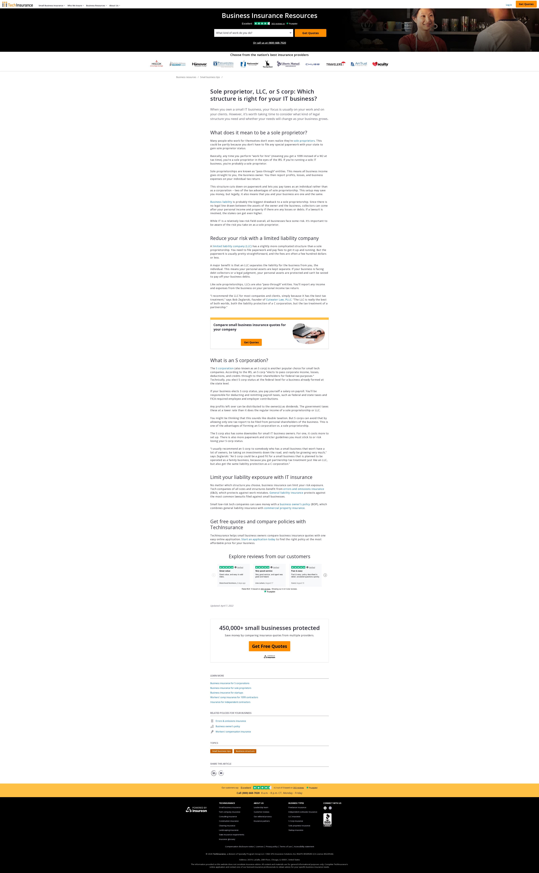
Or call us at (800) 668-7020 (269, 42)
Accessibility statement (304, 846)
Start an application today (258, 539)
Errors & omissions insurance (231, 721)
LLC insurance (294, 816)
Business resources (186, 77)
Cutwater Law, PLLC (279, 299)
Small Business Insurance (51, 5)
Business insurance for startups (226, 692)
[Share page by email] (221, 775)
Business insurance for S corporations (229, 683)
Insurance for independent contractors (230, 702)
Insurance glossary (227, 839)
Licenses (260, 846)
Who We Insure (75, 5)
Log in (509, 5)
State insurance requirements (231, 834)
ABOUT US (259, 803)
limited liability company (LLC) (232, 246)
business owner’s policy (295, 504)
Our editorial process (263, 816)
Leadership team (261, 807)
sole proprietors (304, 140)
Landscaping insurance (228, 830)
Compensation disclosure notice (239, 846)
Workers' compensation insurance (233, 731)
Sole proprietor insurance (299, 825)
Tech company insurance (229, 812)
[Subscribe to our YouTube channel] (330, 808)
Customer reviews (261, 812)
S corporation (225, 368)
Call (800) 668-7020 (248, 793)
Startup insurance (295, 830)
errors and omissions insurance (303, 489)
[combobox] (216, 32)
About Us (113, 5)
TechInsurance (219, 854)
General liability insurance (286, 492)
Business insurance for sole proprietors (230, 687)
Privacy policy (272, 846)
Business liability (221, 201)
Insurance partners (262, 821)
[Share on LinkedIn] (214, 775)
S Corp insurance (295, 821)
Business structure (245, 751)
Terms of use (286, 846)
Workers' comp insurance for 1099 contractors (234, 697)
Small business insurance (230, 807)
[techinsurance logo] (18, 4)
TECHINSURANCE (227, 803)
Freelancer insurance (297, 807)
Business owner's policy (228, 726)
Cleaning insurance (227, 825)
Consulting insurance (228, 816)
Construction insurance (229, 821)
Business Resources (95, 5)
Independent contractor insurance (302, 812)
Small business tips (210, 77)
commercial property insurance (284, 508)
